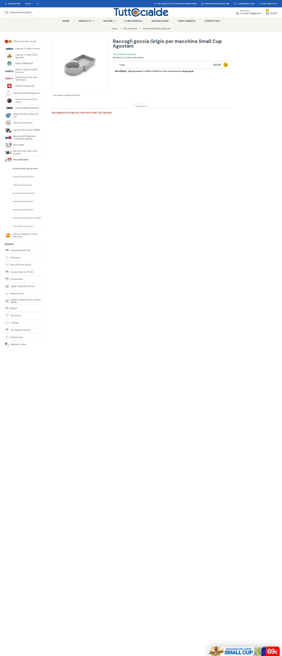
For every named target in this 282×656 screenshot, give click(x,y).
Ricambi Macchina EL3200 (24, 193)
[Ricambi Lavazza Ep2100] (9, 201)
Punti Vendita (186, 20)
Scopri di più (187, 71)
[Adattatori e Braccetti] (9, 185)
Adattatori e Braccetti (22, 185)
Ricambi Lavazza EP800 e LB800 (27, 218)
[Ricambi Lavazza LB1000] (9, 177)
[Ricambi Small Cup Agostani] (9, 168)
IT (38, 3)
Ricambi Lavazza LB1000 (23, 177)
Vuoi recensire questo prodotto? (66, 95)
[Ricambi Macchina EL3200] (9, 193)
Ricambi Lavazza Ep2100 (23, 201)
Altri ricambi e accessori (23, 226)
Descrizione (141, 106)
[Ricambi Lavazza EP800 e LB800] (9, 218)
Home (65, 20)
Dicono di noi (160, 20)
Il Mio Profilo (133, 20)
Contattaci (212, 20)
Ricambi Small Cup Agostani (25, 169)
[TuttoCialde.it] (141, 12)
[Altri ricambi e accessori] (9, 226)
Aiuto (28, 3)
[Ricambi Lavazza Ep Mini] (9, 210)
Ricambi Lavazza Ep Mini (23, 210)
